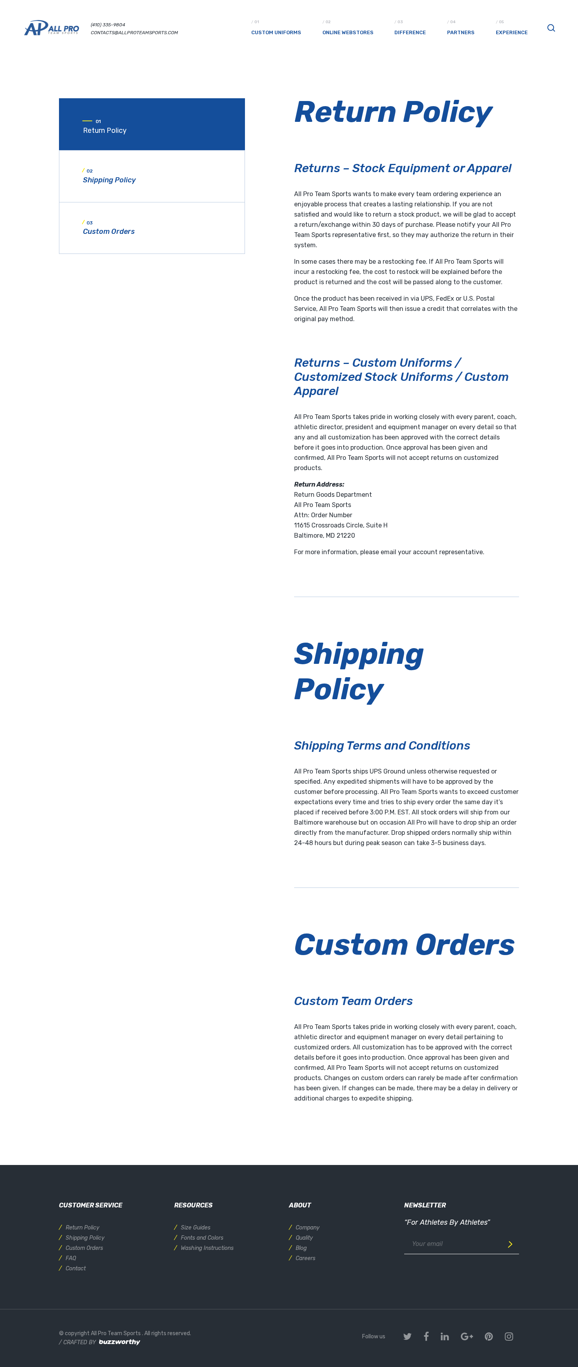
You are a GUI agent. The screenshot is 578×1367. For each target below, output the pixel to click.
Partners (461, 32)
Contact (76, 1268)
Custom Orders (84, 1248)
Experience (512, 32)
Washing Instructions (207, 1248)
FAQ (71, 1258)
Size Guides (195, 1227)
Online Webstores (348, 32)
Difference (410, 32)
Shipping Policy (85, 1238)
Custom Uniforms (276, 32)
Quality (304, 1238)
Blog (301, 1248)
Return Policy (82, 1227)
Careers (305, 1258)
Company (308, 1227)
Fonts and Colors (202, 1238)
